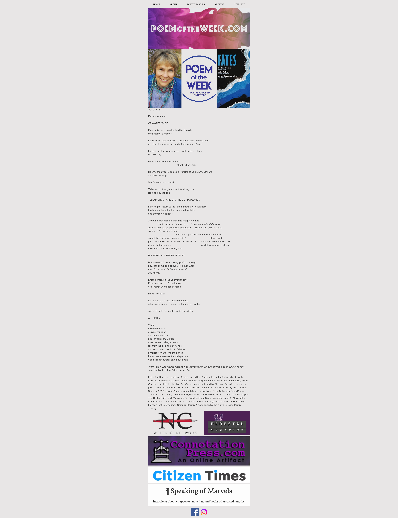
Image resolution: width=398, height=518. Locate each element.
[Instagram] (204, 512)
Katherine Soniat (157, 377)
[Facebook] (195, 512)
